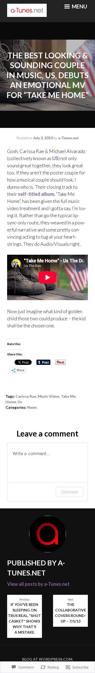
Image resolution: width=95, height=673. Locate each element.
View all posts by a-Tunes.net (38, 584)
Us (20, 402)
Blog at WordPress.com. (47, 659)
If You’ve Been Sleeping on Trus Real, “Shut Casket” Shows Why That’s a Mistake (24, 616)
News (32, 407)
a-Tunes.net (68, 138)
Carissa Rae (26, 396)
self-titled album (36, 194)
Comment (69, 492)
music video (48, 396)
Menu (79, 6)
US (55, 158)
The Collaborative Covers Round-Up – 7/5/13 (70, 611)
